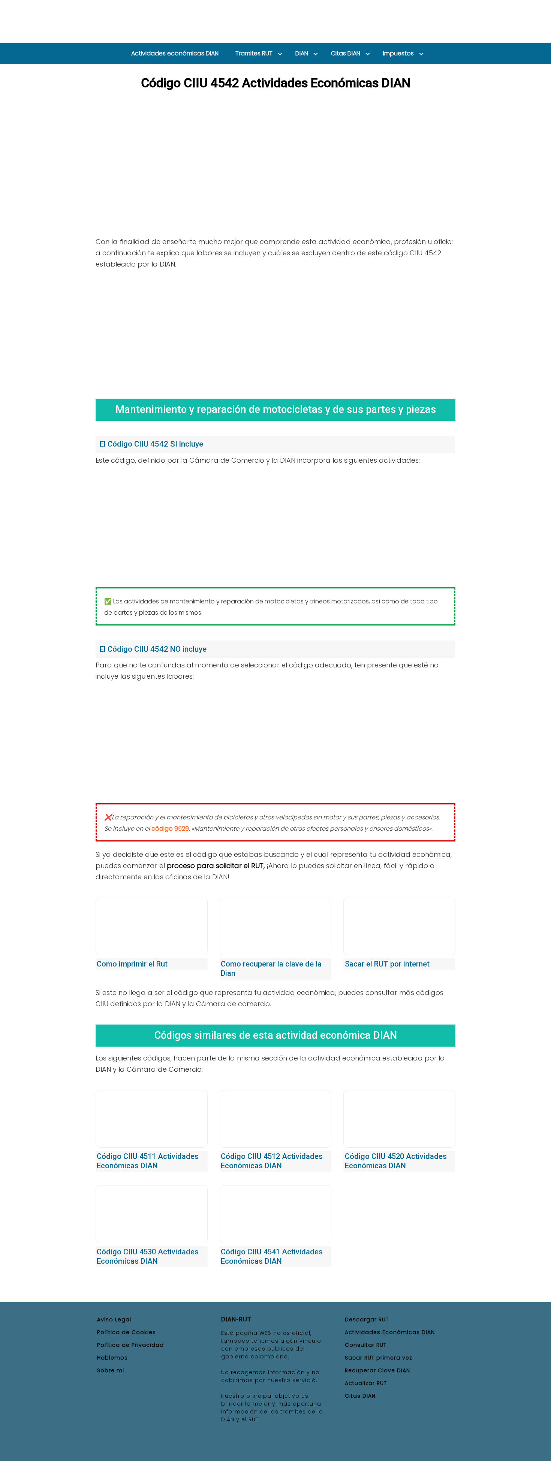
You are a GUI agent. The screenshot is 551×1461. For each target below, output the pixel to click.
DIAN (301, 53)
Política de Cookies (126, 1332)
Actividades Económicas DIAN (390, 1332)
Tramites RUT (254, 53)
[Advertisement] (275, 331)
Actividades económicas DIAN (175, 53)
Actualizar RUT (366, 1383)
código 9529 (170, 828)
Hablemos (112, 1357)
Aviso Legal (114, 1319)
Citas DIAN (345, 53)
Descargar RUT (367, 1319)
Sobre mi (110, 1370)
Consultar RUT (365, 1345)
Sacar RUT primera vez (378, 1357)
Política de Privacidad (130, 1345)
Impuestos (398, 53)
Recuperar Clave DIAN (377, 1370)
